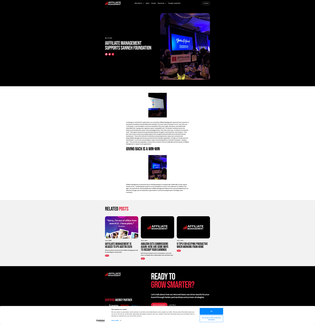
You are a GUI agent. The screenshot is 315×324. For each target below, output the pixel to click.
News (107, 255)
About (147, 3)
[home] (116, 3)
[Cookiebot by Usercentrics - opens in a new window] (100, 321)
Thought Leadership (174, 3)
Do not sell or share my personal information (211, 318)
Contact (206, 3)
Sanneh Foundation (133, 124)
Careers (153, 3)
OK (211, 311)
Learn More (172, 305)
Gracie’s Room (130, 186)
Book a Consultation (159, 305)
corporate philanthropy (179, 188)
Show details (115, 320)
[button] (139, 3)
